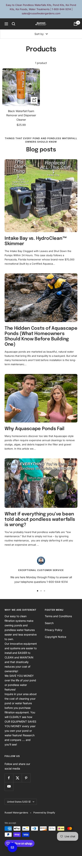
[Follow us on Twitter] (17, 778)
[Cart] (75, 24)
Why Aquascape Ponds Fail (34, 428)
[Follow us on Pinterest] (26, 778)
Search (49, 623)
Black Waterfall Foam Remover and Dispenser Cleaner (21, 115)
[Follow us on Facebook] (9, 778)
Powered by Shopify (44, 812)
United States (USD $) (19, 801)
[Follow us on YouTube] (9, 786)
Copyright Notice (55, 636)
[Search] (13, 24)
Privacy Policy (53, 630)
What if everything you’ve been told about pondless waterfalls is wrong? (40, 519)
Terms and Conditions (58, 616)
